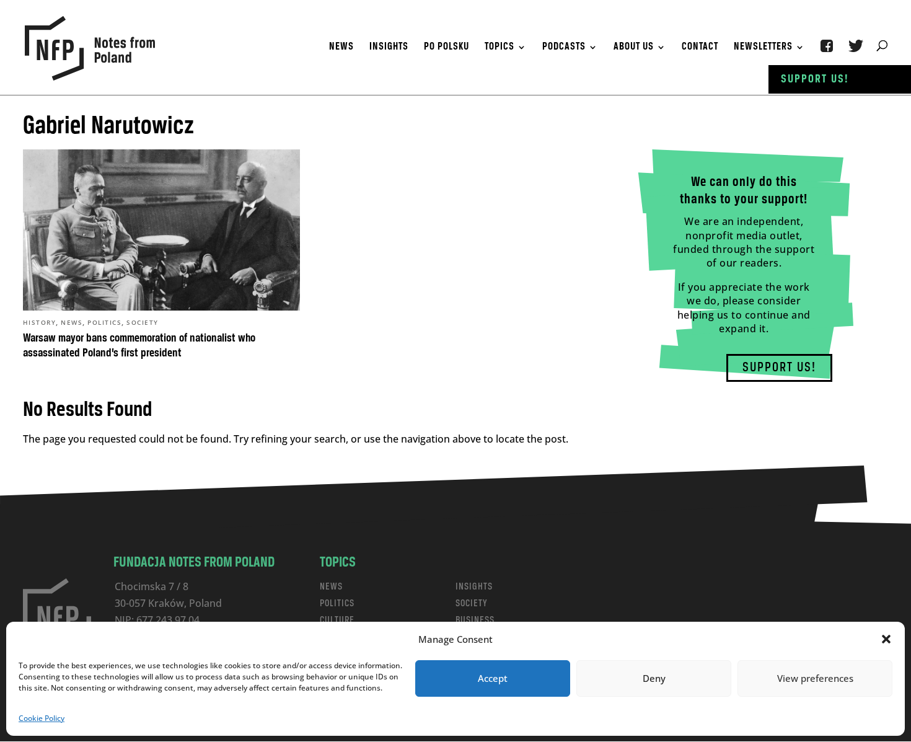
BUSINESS (475, 620)
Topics (499, 48)
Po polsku (446, 48)
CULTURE (337, 620)
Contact (700, 48)
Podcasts (564, 48)
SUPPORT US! (779, 368)
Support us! (815, 79)
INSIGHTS (474, 586)
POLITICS (337, 603)
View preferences (815, 678)
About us (634, 48)
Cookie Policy (41, 718)
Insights (388, 48)
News (341, 48)
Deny (654, 678)
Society (142, 322)
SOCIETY (471, 603)
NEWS (331, 586)
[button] (886, 639)
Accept (493, 678)
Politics (104, 322)
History (39, 322)
